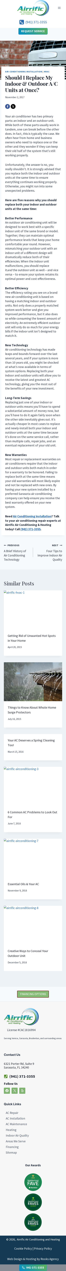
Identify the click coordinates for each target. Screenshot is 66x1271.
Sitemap (11, 1153)
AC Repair (12, 1113)
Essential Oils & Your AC (23, 884)
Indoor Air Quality (17, 1135)
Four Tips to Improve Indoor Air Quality (49, 552)
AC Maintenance (16, 1124)
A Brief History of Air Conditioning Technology (15, 552)
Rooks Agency (50, 1259)
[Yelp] (22, 1091)
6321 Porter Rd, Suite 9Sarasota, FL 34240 (19, 1065)
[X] (13, 106)
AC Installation (15, 1118)
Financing (12, 1147)
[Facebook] (7, 106)
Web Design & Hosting (21, 1259)
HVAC (47, 71)
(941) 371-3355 (22, 1076)
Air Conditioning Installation (23, 71)
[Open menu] (59, 7)
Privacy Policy (43, 1249)
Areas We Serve (16, 1141)
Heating (11, 1130)
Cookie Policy (23, 1249)
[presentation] (33, 609)
